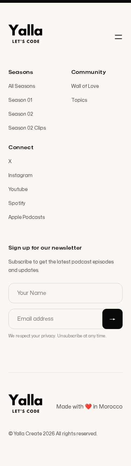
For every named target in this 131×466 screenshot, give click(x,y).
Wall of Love (85, 86)
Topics (79, 100)
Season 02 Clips (27, 128)
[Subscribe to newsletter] (112, 319)
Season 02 (20, 114)
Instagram (20, 175)
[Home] (25, 37)
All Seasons (21, 86)
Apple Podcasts (26, 217)
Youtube (18, 189)
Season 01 (20, 100)
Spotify (17, 203)
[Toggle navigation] (118, 37)
